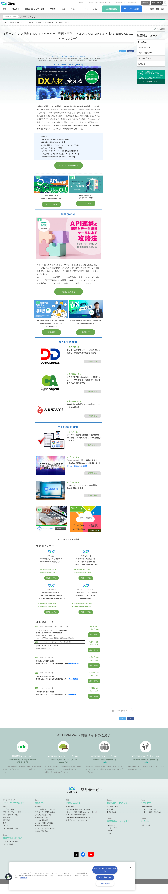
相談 (133, 9)
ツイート (122, 51)
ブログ (52, 9)
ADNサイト (82, 3)
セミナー (91, 9)
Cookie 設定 (105, 884)
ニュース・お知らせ (10, 841)
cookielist (23, 878)
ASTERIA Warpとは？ (13, 802)
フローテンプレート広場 (12, 812)
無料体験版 (70, 806)
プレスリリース (144, 47)
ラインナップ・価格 (10, 815)
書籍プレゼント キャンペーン (76, 820)
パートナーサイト (133, 3)
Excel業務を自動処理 (42, 825)
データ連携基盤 (45, 809)
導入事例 (6, 817)
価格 (34, 9)
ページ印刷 (161, 29)
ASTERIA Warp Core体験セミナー (78, 817)
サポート (74, 9)
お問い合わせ (156, 3)
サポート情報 (145, 825)
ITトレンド (111, 828)
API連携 (38, 806)
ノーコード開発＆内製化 (44, 823)
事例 (15, 9)
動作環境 (6, 820)
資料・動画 (156, 9)
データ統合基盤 (43, 815)
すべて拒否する (105, 877)
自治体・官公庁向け (42, 831)
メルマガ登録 (8, 844)
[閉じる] (130, 867)
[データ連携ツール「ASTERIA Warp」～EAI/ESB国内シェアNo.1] (8, 3)
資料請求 (145, 3)
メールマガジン (144, 58)
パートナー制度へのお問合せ (151, 812)
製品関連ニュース (11, 16)
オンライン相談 (112, 806)
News (12, 22)
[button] (8, 877)
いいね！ (130, 51)
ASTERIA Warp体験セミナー (76, 815)
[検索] (165, 3)
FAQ (63, 9)
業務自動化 (42, 817)
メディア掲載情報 (145, 53)
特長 (4, 9)
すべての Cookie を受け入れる (105, 870)
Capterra (110, 831)
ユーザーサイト (120, 3)
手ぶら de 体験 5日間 (79, 809)
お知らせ (141, 64)
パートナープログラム (149, 809)
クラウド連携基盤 (41, 820)
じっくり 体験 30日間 (81, 812)
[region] (72, 876)
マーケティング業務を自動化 (45, 828)
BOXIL (109, 833)
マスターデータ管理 (45, 812)
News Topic (142, 42)
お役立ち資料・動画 (10, 828)
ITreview (110, 825)
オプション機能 (9, 809)
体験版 (112, 9)
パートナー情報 (146, 806)
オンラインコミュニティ (101, 3)
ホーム (5, 22)
